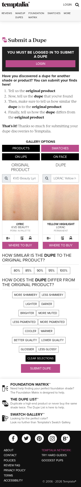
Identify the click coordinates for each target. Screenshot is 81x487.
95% (51, 271)
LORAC (60, 227)
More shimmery (25, 295)
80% (17, 271)
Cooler (30, 331)
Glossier (27, 349)
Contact (10, 455)
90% (40, 271)
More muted (47, 313)
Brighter (27, 313)
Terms (8, 475)
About (9, 450)
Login (67, 4)
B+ (8, 238)
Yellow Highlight (61, 224)
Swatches (54, 13)
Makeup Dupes (20, 15)
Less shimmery (52, 295)
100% (64, 271)
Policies (10, 460)
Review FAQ (12, 465)
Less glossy (47, 349)
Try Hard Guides (54, 455)
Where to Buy (20, 245)
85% (28, 271)
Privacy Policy (15, 470)
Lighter (31, 304)
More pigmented (52, 322)
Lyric (20, 224)
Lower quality (52, 340)
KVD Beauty (20, 227)
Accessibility (13, 480)
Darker (46, 304)
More (67, 13)
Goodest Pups (52, 460)
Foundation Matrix (36, 15)
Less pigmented (24, 322)
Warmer (47, 331)
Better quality (25, 340)
